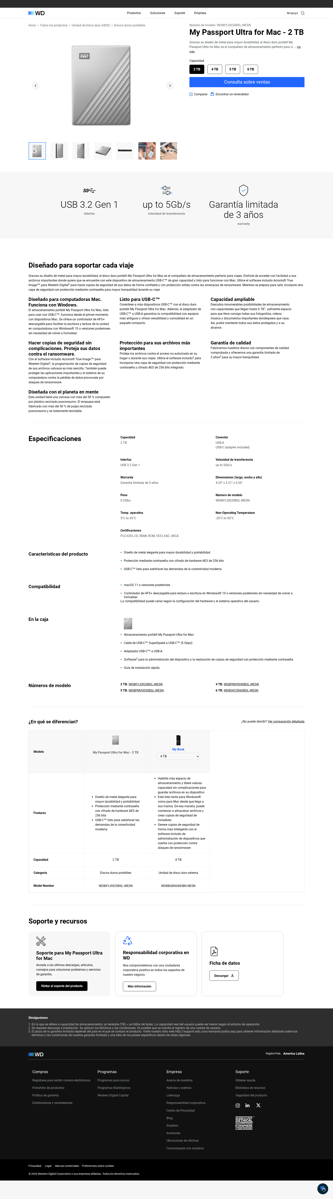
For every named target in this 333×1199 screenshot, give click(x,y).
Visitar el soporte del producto (62, 986)
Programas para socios (113, 1080)
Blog (169, 1118)
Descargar (221, 976)
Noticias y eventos (178, 1088)
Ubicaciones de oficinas (182, 1140)
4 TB (214, 69)
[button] (37, 151)
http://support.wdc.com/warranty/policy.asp (205, 1031)
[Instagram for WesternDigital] (237, 1106)
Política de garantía (45, 1095)
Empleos (172, 1125)
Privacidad (35, 1165)
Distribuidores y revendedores (52, 1103)
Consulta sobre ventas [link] (247, 82)
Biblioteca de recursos (250, 1088)
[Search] (302, 13)
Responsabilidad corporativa (185, 1103)
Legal (48, 1165)
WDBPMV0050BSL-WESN (146, 690)
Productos (134, 13)
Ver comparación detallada (286, 721)
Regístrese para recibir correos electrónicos (61, 1080)
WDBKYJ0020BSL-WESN (145, 684)
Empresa (200, 13)
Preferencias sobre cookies (98, 1165)
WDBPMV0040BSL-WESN (241, 684)
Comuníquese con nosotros (185, 1148)
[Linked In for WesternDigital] (248, 1106)
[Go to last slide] (36, 86)
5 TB (232, 69)
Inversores (173, 1133)
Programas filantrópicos (114, 1088)
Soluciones (157, 13)
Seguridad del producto (251, 1095)
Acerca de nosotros (179, 1080)
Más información (139, 986)
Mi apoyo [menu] (292, 13)
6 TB (250, 69)
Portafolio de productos (48, 1088)
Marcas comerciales (67, 1165)
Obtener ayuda (245, 1080)
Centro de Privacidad (180, 1110)
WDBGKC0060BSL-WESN (241, 690)
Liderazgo (173, 1095)
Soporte (179, 13)
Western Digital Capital (113, 1095)
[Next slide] (170, 86)
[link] (198, 94)
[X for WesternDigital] (258, 1106)
